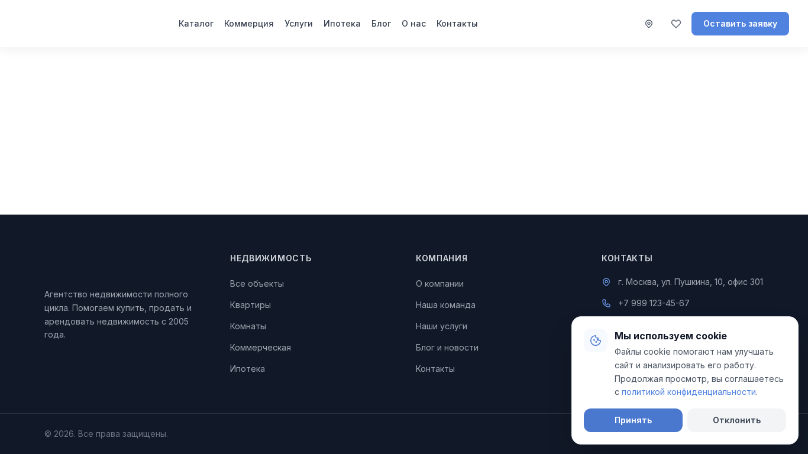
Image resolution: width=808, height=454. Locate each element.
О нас (414, 23)
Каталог (196, 23)
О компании (440, 283)
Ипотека (342, 23)
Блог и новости (447, 347)
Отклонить (737, 420)
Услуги (299, 23)
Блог (381, 23)
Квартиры (250, 305)
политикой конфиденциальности (689, 392)
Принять (633, 420)
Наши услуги (441, 326)
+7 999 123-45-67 (654, 303)
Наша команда (446, 305)
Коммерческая (260, 347)
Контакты (457, 23)
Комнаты (248, 326)
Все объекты (257, 283)
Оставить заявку (740, 23)
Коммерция (249, 23)
